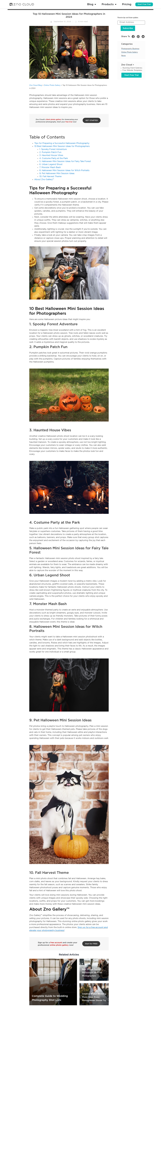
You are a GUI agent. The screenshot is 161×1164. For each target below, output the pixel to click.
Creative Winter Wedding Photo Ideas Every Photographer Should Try (94, 997)
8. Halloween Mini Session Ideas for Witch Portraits (64, 170)
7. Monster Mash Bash (50, 167)
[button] (133, 36)
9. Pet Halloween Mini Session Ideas (56, 173)
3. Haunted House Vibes (51, 155)
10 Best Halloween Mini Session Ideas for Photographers (62, 146)
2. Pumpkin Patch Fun (50, 152)
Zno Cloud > (127, 65)
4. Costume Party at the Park (53, 158)
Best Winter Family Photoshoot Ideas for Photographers (92, 972)
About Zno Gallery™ (44, 179)
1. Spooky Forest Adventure (53, 149)
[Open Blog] (95, 4)
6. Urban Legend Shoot (50, 164)
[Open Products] (115, 4)
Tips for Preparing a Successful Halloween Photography (61, 143)
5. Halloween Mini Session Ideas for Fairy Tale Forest (65, 161)
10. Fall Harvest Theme (50, 176)
